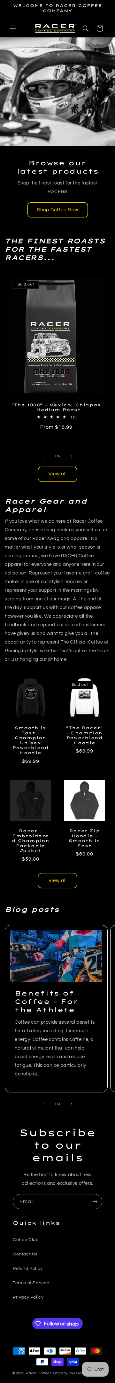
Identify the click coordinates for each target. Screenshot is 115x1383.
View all (58, 474)
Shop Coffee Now (57, 209)
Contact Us (25, 1254)
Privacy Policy (28, 1297)
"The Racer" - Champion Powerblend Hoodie (84, 735)
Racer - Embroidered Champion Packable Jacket (31, 840)
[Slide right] (72, 456)
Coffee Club (26, 1240)
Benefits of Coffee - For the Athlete (46, 1001)
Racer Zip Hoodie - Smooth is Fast (84, 838)
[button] (13, 28)
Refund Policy (28, 1268)
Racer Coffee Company (46, 1373)
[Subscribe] (95, 1201)
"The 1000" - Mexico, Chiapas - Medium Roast (56, 407)
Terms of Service (31, 1283)
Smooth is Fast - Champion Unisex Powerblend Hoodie (30, 740)
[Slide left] (43, 456)
